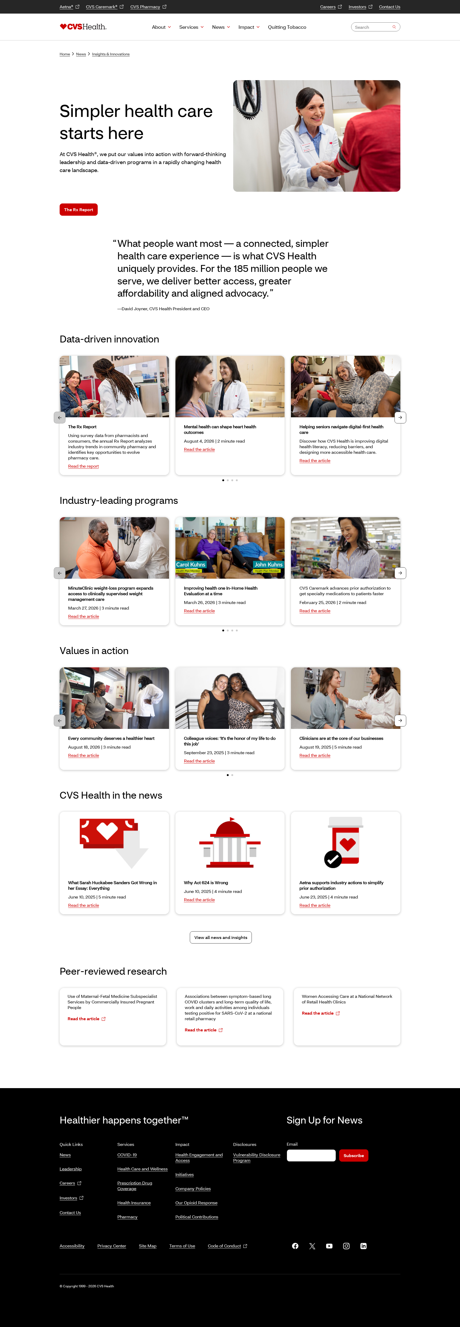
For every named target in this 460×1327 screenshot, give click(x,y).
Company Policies (193, 1188)
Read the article (199, 449)
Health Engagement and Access (199, 1157)
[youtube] (329, 1246)
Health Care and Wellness (142, 1168)
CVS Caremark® (101, 6)
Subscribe (354, 1155)
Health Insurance (134, 1202)
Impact (246, 27)
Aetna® (66, 6)
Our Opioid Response (196, 1202)
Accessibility (72, 1245)
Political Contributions (196, 1216)
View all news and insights (220, 937)
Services (188, 27)
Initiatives (184, 1174)
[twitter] (312, 1246)
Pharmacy (127, 1216)
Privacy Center (111, 1245)
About (159, 27)
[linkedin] (363, 1246)
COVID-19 (127, 1154)
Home (65, 53)
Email (292, 1144)
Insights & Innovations (111, 53)
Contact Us (389, 6)
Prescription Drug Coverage (134, 1185)
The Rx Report (78, 209)
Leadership (71, 1168)
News (218, 27)
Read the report (83, 466)
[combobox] (375, 26)
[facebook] (295, 1246)
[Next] (400, 417)
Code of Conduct (224, 1245)
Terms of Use (182, 1245)
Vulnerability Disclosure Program (256, 1157)
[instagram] (346, 1246)
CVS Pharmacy (145, 6)
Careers (328, 6)
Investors (357, 6)
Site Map (148, 1245)
